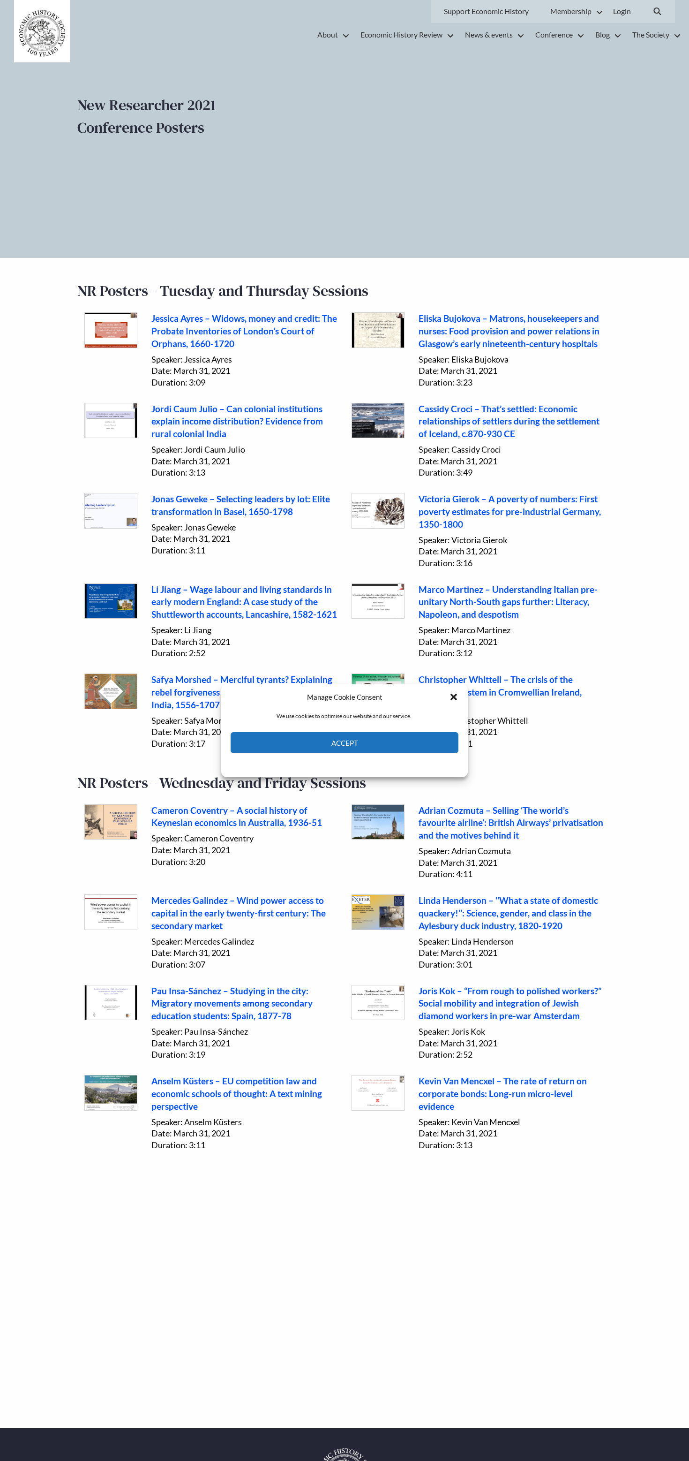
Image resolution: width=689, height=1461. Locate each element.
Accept (344, 742)
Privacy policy (361, 764)
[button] (453, 697)
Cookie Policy (322, 764)
